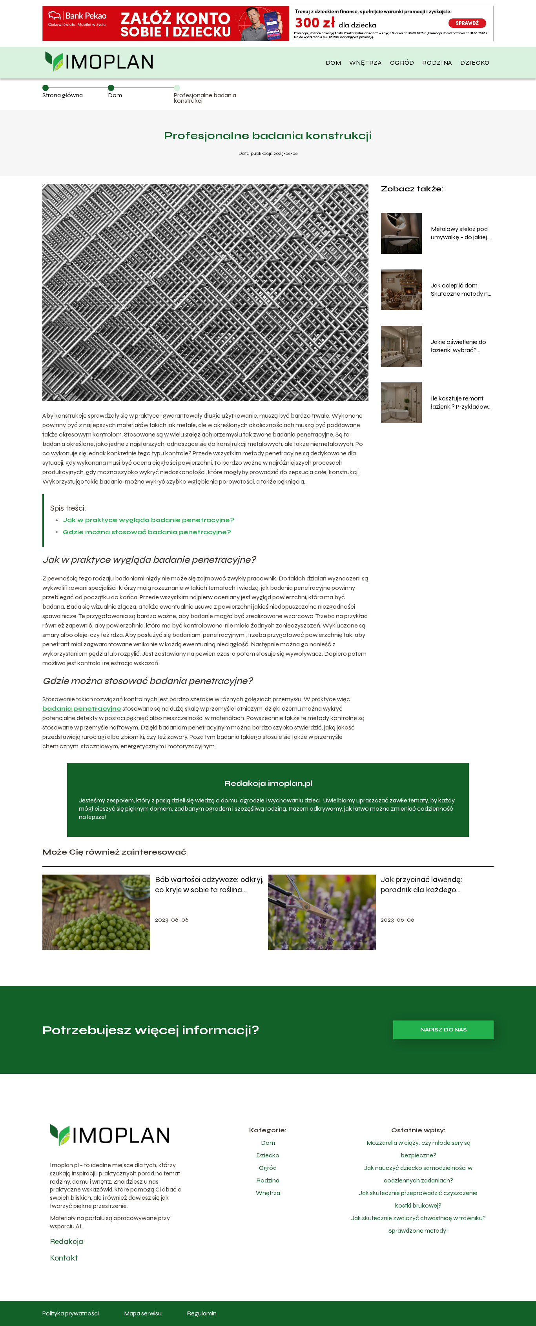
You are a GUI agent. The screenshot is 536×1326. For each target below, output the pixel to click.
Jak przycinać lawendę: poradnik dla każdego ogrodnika (422, 885)
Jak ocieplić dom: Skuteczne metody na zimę (461, 290)
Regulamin (202, 1313)
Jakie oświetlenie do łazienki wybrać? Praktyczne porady (458, 346)
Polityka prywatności (70, 1313)
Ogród (402, 62)
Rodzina (437, 62)
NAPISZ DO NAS (443, 1030)
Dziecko (475, 62)
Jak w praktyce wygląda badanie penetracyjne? (148, 520)
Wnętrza (365, 62)
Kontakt (64, 1258)
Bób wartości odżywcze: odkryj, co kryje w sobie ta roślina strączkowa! (209, 885)
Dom (333, 62)
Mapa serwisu (143, 1313)
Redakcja (66, 1241)
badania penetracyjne (81, 708)
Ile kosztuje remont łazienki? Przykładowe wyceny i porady (461, 403)
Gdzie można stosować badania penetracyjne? (147, 532)
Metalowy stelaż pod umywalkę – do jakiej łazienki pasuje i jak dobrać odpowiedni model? (459, 233)
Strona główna (62, 95)
